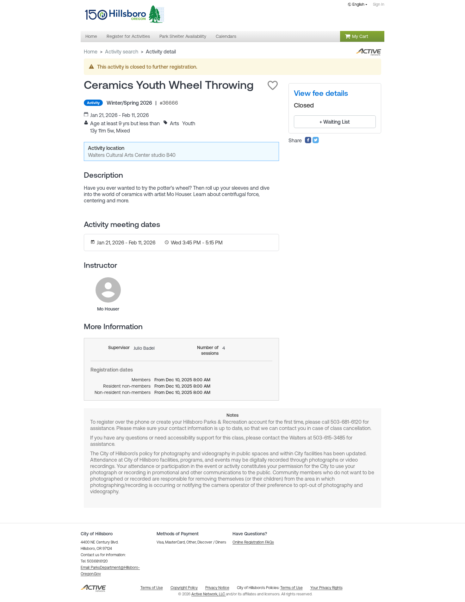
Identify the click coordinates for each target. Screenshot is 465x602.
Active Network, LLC (208, 594)
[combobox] (358, 5)
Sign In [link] (378, 4)
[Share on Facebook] (308, 141)
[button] (273, 85)
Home (90, 51)
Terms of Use (291, 588)
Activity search (121, 51)
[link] (108, 290)
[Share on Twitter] (315, 141)
